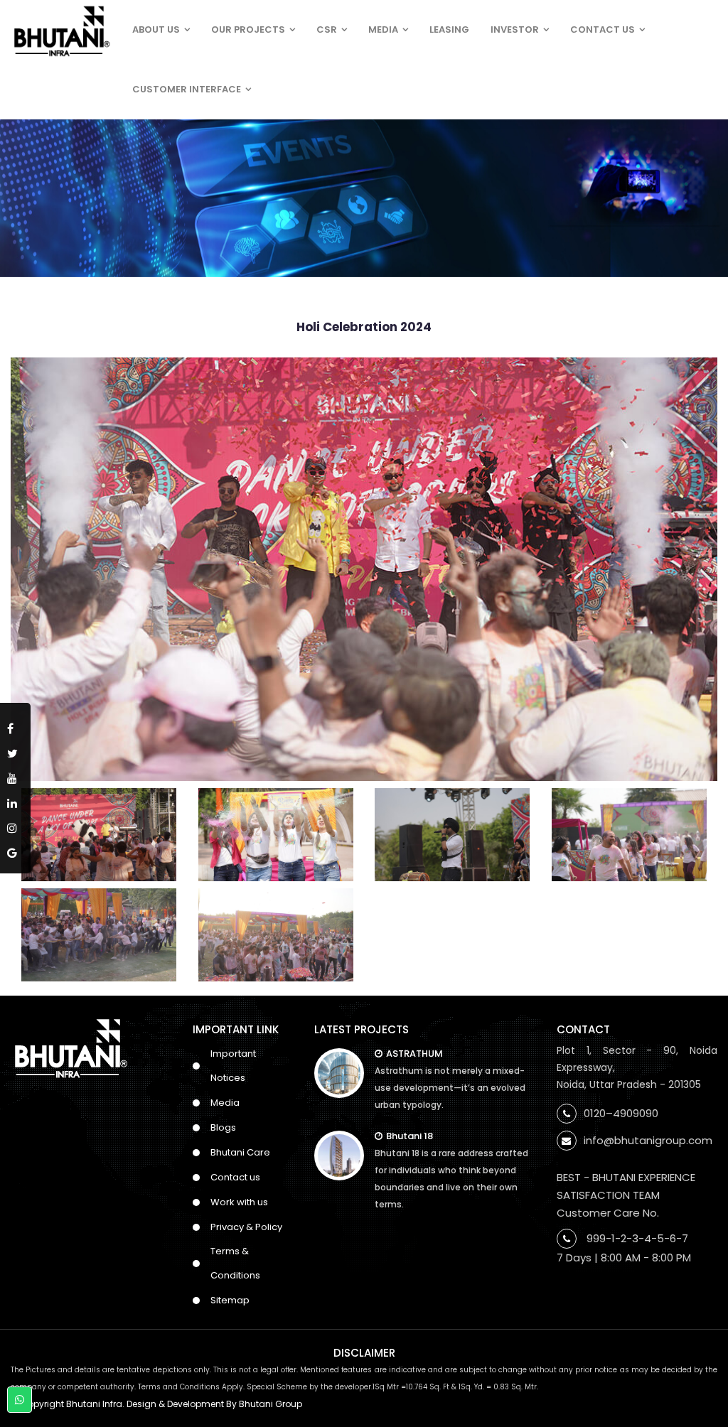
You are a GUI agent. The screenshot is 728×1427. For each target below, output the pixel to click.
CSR (326, 29)
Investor (515, 29)
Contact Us (602, 29)
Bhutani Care (240, 1152)
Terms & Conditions (235, 1263)
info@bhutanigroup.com (648, 1140)
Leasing (449, 29)
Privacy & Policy (246, 1227)
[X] (15, 750)
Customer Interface (186, 89)
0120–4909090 (621, 1113)
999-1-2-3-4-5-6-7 (637, 1238)
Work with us (239, 1202)
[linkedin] (15, 800)
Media (383, 29)
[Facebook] (15, 726)
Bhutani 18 (409, 1136)
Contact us (235, 1177)
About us (156, 29)
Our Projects (248, 29)
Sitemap (230, 1300)
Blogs (223, 1127)
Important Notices (233, 1065)
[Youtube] (15, 775)
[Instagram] (15, 825)
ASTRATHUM (414, 1053)
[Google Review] (15, 850)
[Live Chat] (19, 1399)
